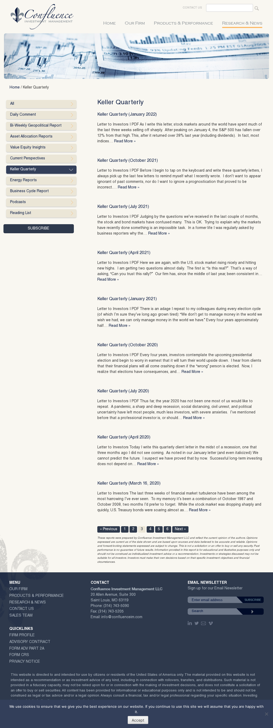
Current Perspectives (27, 158)
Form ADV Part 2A (26, 649)
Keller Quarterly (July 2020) (123, 391)
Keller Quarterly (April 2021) (123, 253)
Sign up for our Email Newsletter (215, 589)
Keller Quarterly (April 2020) (123, 438)
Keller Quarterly (23, 169)
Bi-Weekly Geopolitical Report (36, 126)
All (12, 104)
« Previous (108, 529)
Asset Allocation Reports (31, 137)
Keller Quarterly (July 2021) (123, 207)
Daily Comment (23, 115)
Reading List (20, 213)
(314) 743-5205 (111, 612)
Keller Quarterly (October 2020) (127, 345)
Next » (180, 529)
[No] (266, 714)
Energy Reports (23, 180)
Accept (138, 720)
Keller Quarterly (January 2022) (127, 115)
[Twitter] (197, 623)
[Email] (203, 623)
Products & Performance (183, 23)
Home (109, 23)
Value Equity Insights (28, 148)
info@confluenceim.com (121, 617)
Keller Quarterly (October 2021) (127, 161)
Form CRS (19, 655)
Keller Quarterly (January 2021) (127, 299)
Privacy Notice (24, 662)
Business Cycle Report (29, 191)
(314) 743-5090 (116, 606)
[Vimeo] (211, 623)
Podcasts (18, 202)
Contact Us (192, 7)
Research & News (242, 23)
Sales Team (21, 616)
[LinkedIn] (190, 623)
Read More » (125, 141)
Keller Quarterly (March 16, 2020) (128, 484)
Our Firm (135, 23)
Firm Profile (22, 635)
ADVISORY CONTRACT (29, 642)
